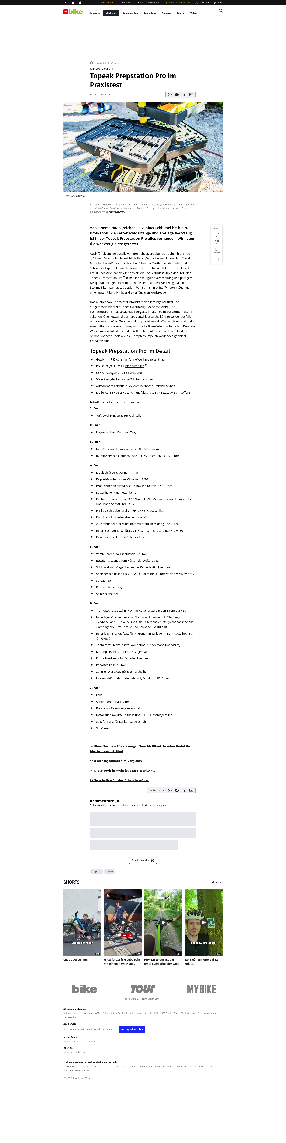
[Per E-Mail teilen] (191, 94)
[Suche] (221, 11)
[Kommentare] (217, 260)
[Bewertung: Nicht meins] (217, 242)
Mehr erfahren (116, 211)
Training (166, 13)
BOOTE (103, 1066)
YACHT (75, 1066)
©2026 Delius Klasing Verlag (77, 1078)
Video (193, 13)
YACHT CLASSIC (89, 1066)
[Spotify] (80, 2)
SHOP (66, 1066)
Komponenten (130, 13)
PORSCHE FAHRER (72, 1070)
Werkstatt (111, 13)
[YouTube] (73, 2)
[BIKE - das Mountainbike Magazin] (76, 11)
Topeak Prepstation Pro (106, 278)
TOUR (140, 1066)
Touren (180, 13)
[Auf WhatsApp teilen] (170, 94)
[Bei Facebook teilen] (177, 94)
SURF (132, 1066)
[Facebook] (65, 2)
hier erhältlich (134, 366)
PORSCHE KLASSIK (204, 1066)
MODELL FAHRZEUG (182, 1066)
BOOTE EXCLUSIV (118, 1066)
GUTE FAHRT (163, 1066)
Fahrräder (94, 13)
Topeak (96, 871)
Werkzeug (116, 63)
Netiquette (161, 805)
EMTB (110, 871)
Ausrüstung (150, 13)
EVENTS (88, 1070)
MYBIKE (150, 1066)
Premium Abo (109, 2)
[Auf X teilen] (184, 94)
